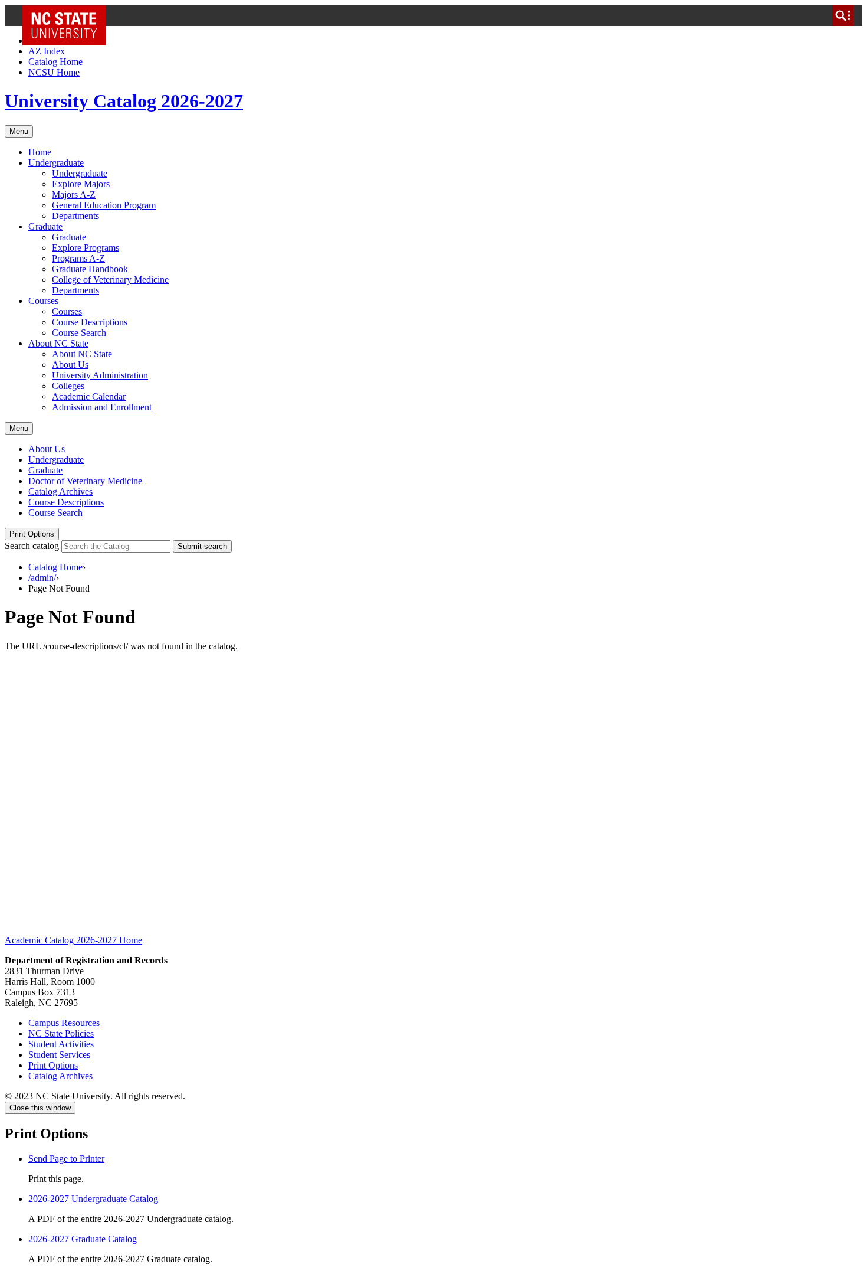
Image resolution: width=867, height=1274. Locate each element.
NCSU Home (54, 72)
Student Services (59, 1055)
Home (39, 152)
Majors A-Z (74, 195)
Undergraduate (56, 163)
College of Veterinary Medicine (110, 280)
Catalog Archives (60, 491)
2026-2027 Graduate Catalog (82, 1239)
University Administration (100, 375)
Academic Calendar (89, 396)
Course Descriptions (89, 322)
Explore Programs (85, 248)
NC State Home (68, 15)
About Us (70, 365)
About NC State (58, 343)
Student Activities (61, 1044)
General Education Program (104, 205)
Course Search (79, 333)
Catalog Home (55, 62)
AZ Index (46, 51)
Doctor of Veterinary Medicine (85, 481)
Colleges (68, 386)
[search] (842, 15)
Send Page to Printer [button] (66, 1159)
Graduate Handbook (90, 269)
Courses (43, 301)
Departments (75, 216)
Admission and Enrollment (102, 407)
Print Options (31, 534)
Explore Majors (81, 184)
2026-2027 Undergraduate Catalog (93, 1199)
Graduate (45, 226)
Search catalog (32, 546)
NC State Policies (61, 1033)
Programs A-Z (78, 258)
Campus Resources (64, 1023)
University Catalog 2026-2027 (124, 101)
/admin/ (42, 578)
